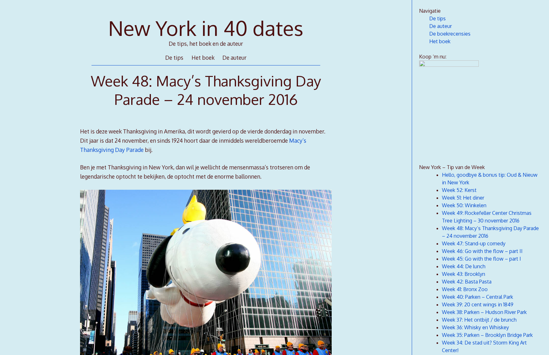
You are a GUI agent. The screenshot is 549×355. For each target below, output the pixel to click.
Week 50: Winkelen (464, 205)
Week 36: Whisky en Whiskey (475, 327)
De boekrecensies (450, 34)
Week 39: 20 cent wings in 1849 (477, 304)
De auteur (234, 57)
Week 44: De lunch (463, 266)
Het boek (203, 57)
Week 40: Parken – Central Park (477, 297)
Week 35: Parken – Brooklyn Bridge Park (487, 335)
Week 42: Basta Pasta (466, 281)
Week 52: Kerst (459, 190)
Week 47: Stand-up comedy (473, 243)
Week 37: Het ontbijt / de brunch (479, 320)
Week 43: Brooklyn (463, 274)
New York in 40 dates (205, 28)
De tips (174, 57)
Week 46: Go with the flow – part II (482, 251)
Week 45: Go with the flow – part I (481, 259)
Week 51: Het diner (463, 198)
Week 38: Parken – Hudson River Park (484, 312)
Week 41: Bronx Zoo (465, 289)
